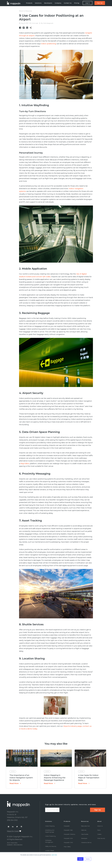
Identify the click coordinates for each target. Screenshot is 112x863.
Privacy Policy (14, 842)
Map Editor (24, 464)
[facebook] (20, 28)
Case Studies (84, 834)
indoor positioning (48, 44)
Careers (99, 834)
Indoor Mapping (50, 826)
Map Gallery (67, 846)
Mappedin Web (68, 830)
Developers (84, 838)
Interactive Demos (86, 842)
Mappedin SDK (68, 838)
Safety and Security (50, 846)
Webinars (83, 830)
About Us (100, 826)
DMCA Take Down (17, 844)
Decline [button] (88, 859)
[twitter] (24, 28)
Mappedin (67, 826)
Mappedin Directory (69, 834)
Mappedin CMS (68, 842)
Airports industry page (72, 726)
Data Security (101, 838)
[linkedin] (27, 28)
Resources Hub (85, 826)
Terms (8, 842)
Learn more (54, 855)
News (98, 830)
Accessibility (10, 844)
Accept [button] (80, 859)
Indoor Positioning (50, 836)
